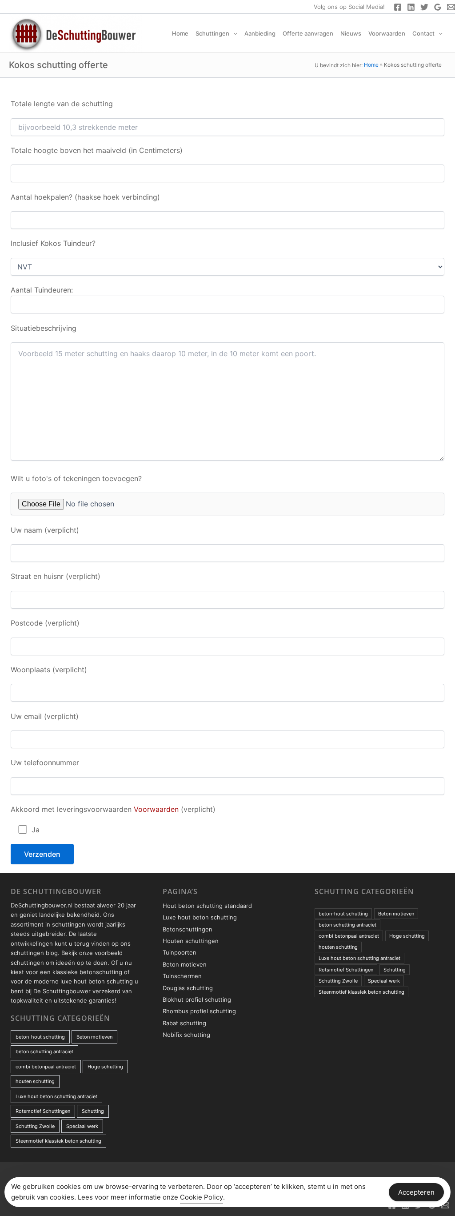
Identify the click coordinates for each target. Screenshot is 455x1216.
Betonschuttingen (187, 929)
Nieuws (350, 33)
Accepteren (416, 1192)
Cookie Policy (201, 1197)
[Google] (438, 7)
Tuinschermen (182, 975)
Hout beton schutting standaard (207, 905)
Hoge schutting (105, 1066)
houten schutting (35, 1081)
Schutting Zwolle (35, 1126)
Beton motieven (94, 1037)
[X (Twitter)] (424, 7)
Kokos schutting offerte (58, 65)
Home (180, 33)
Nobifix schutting (186, 1034)
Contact (423, 33)
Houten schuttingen (191, 940)
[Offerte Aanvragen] (451, 7)
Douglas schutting (188, 987)
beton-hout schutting (40, 1037)
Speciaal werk (82, 1126)
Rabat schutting (184, 1023)
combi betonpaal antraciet (46, 1066)
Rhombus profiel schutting (199, 1011)
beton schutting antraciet (44, 1051)
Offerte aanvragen (308, 33)
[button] (233, 33)
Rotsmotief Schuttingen (43, 1111)
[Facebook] (398, 7)
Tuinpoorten (179, 952)
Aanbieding (259, 33)
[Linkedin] (411, 7)
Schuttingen (212, 33)
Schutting (93, 1111)
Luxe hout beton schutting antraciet (56, 1096)
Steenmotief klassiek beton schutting (58, 1141)
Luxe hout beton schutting (200, 917)
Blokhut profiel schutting (197, 999)
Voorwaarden (386, 33)
